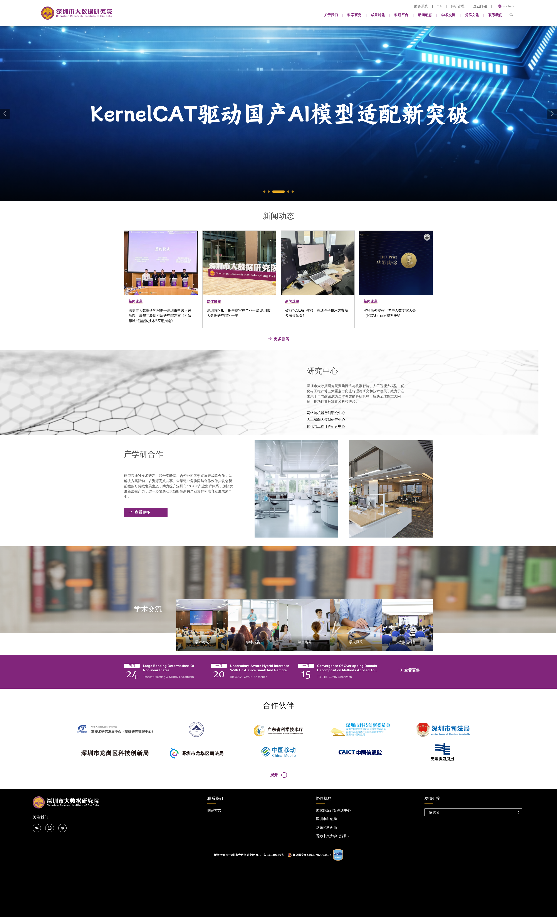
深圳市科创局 (326, 819)
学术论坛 (202, 642)
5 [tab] (293, 191)
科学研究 (354, 15)
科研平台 (401, 15)
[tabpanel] (278, 113)
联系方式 (214, 810)
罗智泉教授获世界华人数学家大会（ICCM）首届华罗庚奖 (390, 313)
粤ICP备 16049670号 (270, 855)
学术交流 (448, 15)
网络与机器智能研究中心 (326, 413)
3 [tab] (278, 191)
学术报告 (253, 642)
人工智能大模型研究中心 (326, 420)
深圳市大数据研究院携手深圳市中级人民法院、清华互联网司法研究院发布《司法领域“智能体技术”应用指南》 (160, 315)
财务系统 (421, 6)
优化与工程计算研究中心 (326, 426)
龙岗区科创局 (326, 827)
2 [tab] (269, 191)
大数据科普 (407, 642)
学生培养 (305, 642)
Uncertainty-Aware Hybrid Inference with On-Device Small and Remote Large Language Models (259, 668)
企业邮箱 (480, 6)
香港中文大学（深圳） (333, 836)
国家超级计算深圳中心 (333, 810)
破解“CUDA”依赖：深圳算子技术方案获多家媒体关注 (316, 313)
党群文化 (472, 15)
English (508, 6)
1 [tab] (264, 191)
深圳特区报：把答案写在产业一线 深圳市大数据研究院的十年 (238, 313)
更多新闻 (281, 338)
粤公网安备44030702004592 (312, 855)
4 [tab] (288, 191)
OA (439, 6)
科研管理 (458, 6)
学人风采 (356, 642)
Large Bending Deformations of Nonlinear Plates (168, 668)
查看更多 (142, 512)
